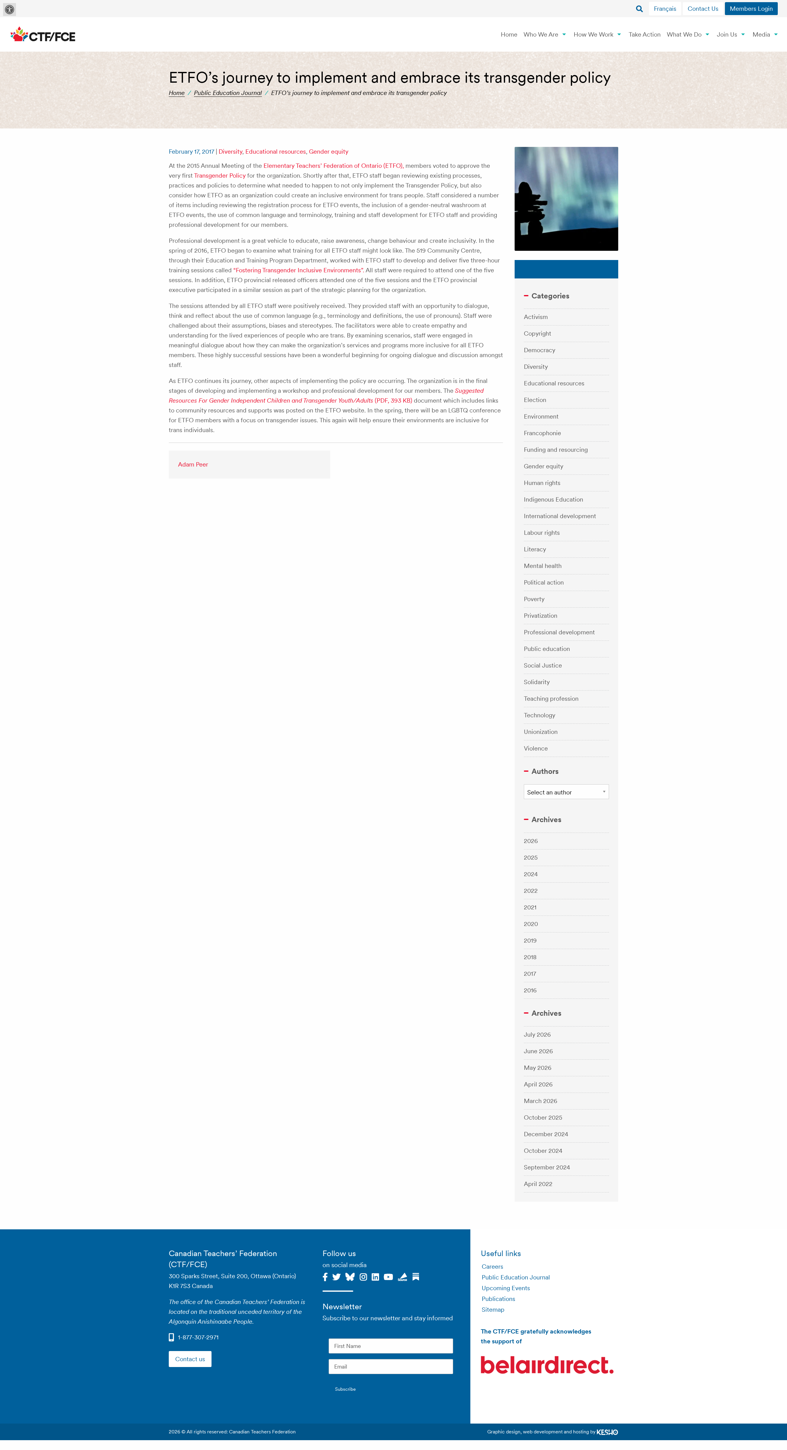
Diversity (230, 151)
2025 (531, 857)
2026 (531, 841)
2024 (531, 874)
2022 (531, 890)
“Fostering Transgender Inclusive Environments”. (298, 270)
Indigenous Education (553, 499)
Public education (547, 648)
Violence (536, 748)
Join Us (727, 34)
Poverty (534, 599)
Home (509, 34)
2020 (531, 924)
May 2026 (538, 1067)
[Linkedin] (375, 1276)
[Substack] (416, 1276)
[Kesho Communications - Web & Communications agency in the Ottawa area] (607, 1432)
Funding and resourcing (556, 449)
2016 (530, 990)
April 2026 (538, 1084)
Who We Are (541, 34)
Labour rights (542, 532)
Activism (536, 317)
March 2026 (540, 1101)
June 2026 (538, 1051)
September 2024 (547, 1167)
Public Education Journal (228, 93)
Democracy (539, 350)
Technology (539, 715)
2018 (530, 957)
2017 (530, 973)
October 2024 (543, 1150)
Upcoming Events (506, 1288)
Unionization (541, 731)
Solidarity (537, 682)
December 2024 (546, 1134)
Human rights (542, 483)
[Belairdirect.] (547, 1365)
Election (535, 400)
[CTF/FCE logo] (43, 34)
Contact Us (703, 8)
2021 (530, 907)
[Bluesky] (350, 1276)
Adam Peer (193, 464)
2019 (530, 940)
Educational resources (275, 151)
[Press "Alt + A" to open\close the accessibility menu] (9, 9)
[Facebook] (325, 1276)
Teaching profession (551, 698)
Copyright (537, 333)
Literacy (535, 549)
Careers (492, 1266)
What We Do (684, 34)
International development (560, 516)
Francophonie (542, 433)
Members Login (751, 8)
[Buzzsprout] (402, 1276)
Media (761, 34)
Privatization (540, 615)
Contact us (190, 1359)
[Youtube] (388, 1276)
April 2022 (538, 1184)
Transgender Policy (220, 175)
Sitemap (493, 1309)
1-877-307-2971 (198, 1337)
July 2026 (537, 1034)
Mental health (543, 565)
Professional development (559, 632)
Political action (544, 582)
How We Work (593, 34)
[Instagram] (363, 1276)
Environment (541, 416)
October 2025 (543, 1117)
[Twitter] (336, 1276)
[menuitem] (666, 8)
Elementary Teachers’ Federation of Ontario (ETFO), (333, 165)
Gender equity (328, 151)
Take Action (645, 34)
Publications (498, 1299)
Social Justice (543, 665)
